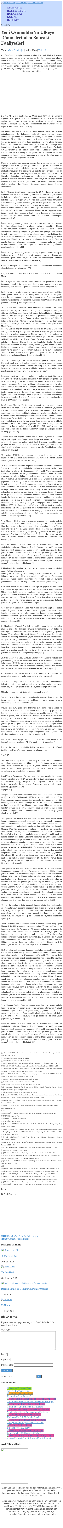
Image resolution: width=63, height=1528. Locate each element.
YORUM (5, 1330)
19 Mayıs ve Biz (9, 1256)
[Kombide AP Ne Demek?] (20, 1393)
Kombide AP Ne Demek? (19, 1396)
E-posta (5, 1359)
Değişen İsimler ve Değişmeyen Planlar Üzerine (24, 1289)
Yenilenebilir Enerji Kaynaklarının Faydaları (27, 1412)
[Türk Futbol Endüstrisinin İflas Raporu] (26, 1404)
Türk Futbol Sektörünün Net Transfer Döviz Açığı (30, 1401)
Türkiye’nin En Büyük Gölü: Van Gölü (25, 1422)
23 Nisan (5, 1305)
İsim (4, 1354)
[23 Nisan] (6, 1299)
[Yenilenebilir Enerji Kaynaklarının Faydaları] (28, 1409)
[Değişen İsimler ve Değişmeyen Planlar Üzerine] (24, 1283)
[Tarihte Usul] (8, 1266)
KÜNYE (12, 16)
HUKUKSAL (15, 13)
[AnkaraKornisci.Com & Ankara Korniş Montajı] (30, 1435)
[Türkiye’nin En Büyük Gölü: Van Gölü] (26, 1420)
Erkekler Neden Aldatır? (18, 1428)
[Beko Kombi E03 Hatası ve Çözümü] (25, 1430)
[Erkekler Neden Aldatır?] (19, 1425)
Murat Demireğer (16, 50)
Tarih (40, 50)
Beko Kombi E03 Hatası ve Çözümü (24, 1433)
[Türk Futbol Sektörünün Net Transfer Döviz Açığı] (31, 1399)
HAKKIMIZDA (16, 10)
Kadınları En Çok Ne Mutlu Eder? (23, 1417)
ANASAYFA (14, 7)
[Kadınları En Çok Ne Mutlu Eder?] (24, 1414)
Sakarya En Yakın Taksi (18, 1391)
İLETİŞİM (13, 19)
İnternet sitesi (7, 1365)
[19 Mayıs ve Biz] (10, 1250)
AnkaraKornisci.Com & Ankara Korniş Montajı (29, 1438)
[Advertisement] (31, 90)
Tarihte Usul (7, 1272)
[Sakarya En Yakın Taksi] (19, 1388)
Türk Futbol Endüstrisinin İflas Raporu (25, 1406)
